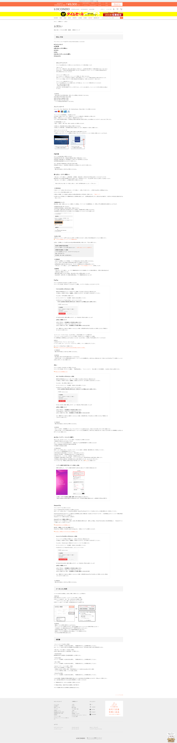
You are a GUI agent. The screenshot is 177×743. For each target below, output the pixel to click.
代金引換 (57, 46)
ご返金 (73, 710)
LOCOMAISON (84, 9)
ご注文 (73, 704)
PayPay (56, 50)
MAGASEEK (91, 9)
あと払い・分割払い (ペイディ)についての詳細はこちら (66, 531)
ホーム (55, 21)
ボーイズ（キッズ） (75, 728)
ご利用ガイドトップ (76, 29)
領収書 (69, 29)
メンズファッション (57, 728)
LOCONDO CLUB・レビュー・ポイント (79, 715)
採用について (56, 707)
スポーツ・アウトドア (94, 727)
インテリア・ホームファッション (96, 728)
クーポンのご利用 (63, 29)
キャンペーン (117, 4)
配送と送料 (74, 707)
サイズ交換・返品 (75, 708)
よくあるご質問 (108, 9)
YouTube (93, 709)
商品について (74, 712)
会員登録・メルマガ (75, 713)
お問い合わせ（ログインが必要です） (84, 247)
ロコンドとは (56, 704)
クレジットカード (59, 44)
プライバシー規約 (57, 716)
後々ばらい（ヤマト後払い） (61, 48)
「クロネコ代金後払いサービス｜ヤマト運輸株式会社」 (66, 239)
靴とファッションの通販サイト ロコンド (61, 9)
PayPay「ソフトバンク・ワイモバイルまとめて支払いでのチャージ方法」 (70, 347)
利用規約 (55, 714)
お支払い (73, 705)
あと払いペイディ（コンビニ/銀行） (63, 54)
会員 (75, 626)
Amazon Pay (58, 55)
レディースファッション (58, 727)
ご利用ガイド (102, 9)
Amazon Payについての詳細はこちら (62, 524)
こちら (87, 460)
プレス (55, 708)
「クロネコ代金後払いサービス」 (86, 265)
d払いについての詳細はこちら (61, 371)
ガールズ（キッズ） (75, 727)
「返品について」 (97, 194)
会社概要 (55, 705)
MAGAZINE (94, 714)
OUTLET (75, 9)
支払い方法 (56, 29)
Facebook (93, 706)
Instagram (93, 711)
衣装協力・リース (57, 710)
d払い (56, 52)
